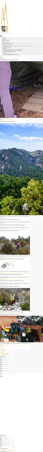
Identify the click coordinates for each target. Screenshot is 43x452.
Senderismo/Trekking (4, 47)
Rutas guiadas (2, 41)
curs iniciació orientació (15, 229)
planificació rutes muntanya (20, 345)
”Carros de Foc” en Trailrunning (6, 46)
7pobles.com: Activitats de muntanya (4, 32)
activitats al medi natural (5, 345)
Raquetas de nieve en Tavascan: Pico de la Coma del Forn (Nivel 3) (10, 51)
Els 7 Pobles (3, 37)
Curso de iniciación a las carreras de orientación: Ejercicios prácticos (10, 219)
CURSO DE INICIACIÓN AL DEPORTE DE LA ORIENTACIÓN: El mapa (11, 274)
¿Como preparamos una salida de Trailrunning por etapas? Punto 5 (10, 314)
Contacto (2, 55)
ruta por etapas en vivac (17, 119)
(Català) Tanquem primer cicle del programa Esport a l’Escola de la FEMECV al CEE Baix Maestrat (7, 354)
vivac (0, 119)
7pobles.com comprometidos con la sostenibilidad (8, 43)
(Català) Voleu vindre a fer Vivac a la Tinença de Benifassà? (9, 59)
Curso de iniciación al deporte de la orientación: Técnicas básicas (10, 230)
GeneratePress (12, 451)
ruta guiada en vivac (8, 119)
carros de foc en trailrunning (10, 345)
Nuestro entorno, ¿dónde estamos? (5, 42)
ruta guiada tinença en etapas (12, 119)
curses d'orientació (9, 273)
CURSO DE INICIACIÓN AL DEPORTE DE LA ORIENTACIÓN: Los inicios (11, 280)
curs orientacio (1, 229)
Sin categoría (1, 223)
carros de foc (1, 345)
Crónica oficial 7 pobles (6, 38)
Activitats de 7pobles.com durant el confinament (7, 121)
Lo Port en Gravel (4, 39)
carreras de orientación (6, 229)
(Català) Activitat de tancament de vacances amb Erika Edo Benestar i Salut (8, 449)
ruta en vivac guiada (4, 119)
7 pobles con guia (5, 48)
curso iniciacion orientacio (19, 229)
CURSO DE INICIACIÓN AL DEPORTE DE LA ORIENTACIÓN (10, 286)
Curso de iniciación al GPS (6, 53)
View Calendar (11, 372)
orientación (25, 273)
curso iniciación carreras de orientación (15, 273)
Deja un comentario (5, 120)
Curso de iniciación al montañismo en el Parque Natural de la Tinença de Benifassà (11, 54)
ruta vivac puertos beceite (26, 119)
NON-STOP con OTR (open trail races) (6, 40)
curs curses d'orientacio (10, 229)
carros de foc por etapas (16, 345)
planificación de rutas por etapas (26, 345)
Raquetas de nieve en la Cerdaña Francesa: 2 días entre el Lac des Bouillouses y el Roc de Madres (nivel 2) (13, 49)
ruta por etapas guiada (22, 119)
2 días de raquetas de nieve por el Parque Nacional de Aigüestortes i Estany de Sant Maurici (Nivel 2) (13, 50)
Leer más (4, 222)
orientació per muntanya (21, 273)
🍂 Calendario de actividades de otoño (4, 353)
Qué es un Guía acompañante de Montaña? (7, 44)
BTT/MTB (3, 52)
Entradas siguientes (2, 347)
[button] (1, 372)
